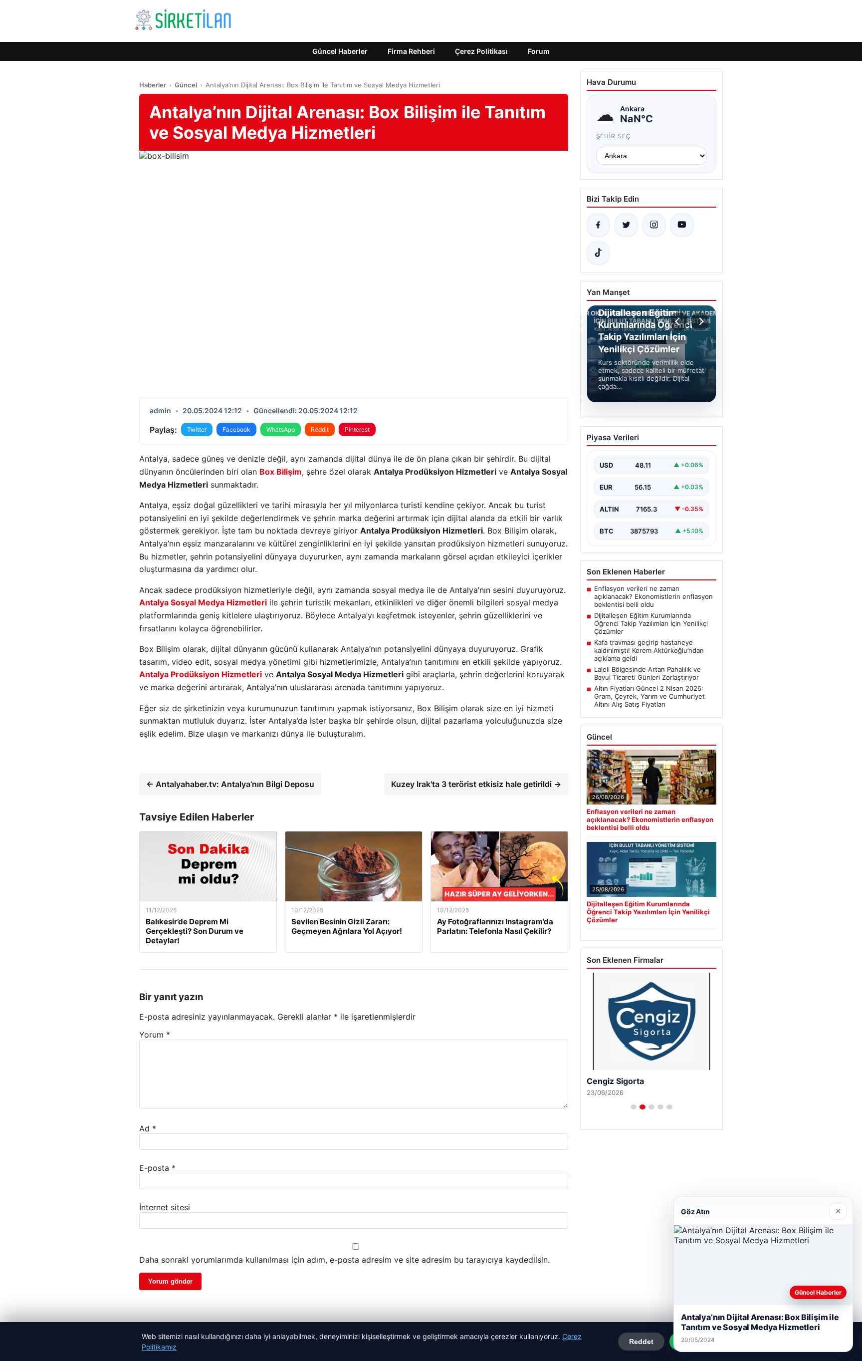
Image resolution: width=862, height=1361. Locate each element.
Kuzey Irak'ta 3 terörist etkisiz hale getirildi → (476, 784)
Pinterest (357, 429)
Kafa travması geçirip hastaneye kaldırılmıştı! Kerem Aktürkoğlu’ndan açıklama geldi (649, 650)
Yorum (154, 1035)
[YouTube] (681, 225)
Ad (147, 1128)
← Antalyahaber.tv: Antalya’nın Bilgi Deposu (230, 784)
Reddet (641, 1342)
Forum (539, 51)
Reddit (320, 429)
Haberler (152, 85)
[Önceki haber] (678, 321)
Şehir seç (614, 136)
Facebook (236, 429)
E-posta (157, 1168)
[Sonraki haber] (699, 321)
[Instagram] (654, 225)
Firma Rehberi (411, 51)
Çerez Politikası (481, 51)
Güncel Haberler (340, 51)
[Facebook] (598, 225)
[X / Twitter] (626, 225)
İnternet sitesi (164, 1207)
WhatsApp (280, 429)
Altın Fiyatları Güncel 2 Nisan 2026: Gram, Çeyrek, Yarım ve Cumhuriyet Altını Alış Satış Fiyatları (649, 696)
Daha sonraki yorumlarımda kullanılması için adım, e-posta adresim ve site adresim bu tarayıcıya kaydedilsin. (344, 1260)
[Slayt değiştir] (634, 1106)
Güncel (186, 85)
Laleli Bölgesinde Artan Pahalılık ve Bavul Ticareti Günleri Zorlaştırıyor (647, 673)
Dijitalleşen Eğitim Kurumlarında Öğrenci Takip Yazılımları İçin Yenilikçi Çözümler (651, 623)
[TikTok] (598, 253)
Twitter (197, 429)
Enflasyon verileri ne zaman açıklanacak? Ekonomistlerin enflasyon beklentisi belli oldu (653, 596)
